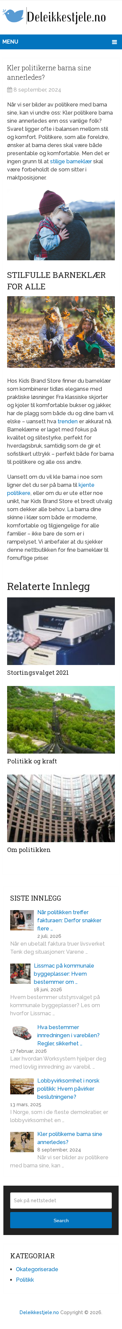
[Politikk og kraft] (61, 720)
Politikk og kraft (32, 761)
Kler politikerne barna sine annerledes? (69, 1138)
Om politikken (29, 850)
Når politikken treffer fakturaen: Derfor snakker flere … (69, 920)
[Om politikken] (61, 808)
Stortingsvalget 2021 (38, 672)
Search (61, 1220)
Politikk (25, 1280)
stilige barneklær (71, 161)
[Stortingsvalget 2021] (61, 631)
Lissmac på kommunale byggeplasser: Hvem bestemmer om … (64, 974)
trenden (68, 421)
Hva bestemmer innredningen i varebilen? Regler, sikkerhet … (68, 1035)
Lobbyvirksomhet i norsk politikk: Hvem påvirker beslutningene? (68, 1088)
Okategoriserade (37, 1269)
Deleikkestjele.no (39, 1312)
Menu (10, 42)
